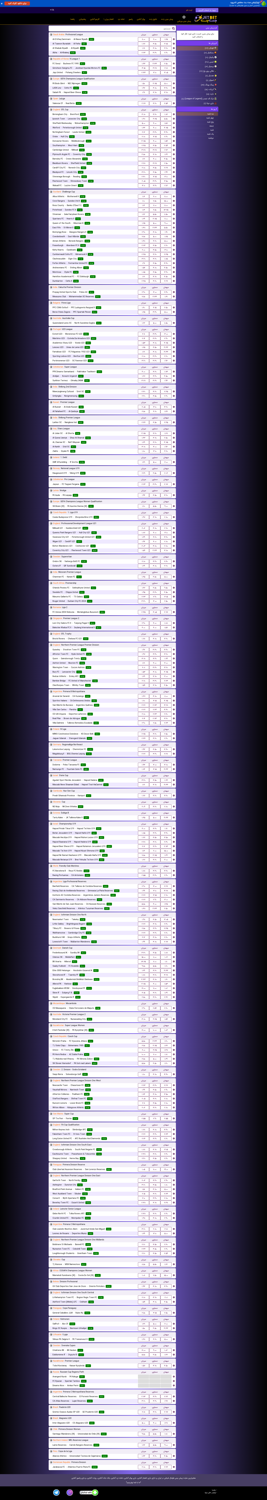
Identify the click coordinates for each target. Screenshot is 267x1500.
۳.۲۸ (155, 68)
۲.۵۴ (166, 103)
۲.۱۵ (143, 1193)
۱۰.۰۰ (155, 1030)
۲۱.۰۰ (143, 988)
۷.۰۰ (154, 205)
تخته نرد (121, 19)
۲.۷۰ (166, 528)
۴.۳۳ (155, 63)
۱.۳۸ (143, 227)
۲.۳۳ (144, 72)
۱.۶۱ (143, 158)
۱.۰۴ (166, 1350)
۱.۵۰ (143, 83)
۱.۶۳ (143, 127)
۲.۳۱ (143, 473)
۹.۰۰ (166, 223)
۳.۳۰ (155, 52)
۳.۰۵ (166, 72)
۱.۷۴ (143, 769)
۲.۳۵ (166, 254)
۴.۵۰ (143, 154)
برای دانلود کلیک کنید (17, 3)
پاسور (131, 19)
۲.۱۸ (166, 68)
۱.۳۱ (166, 296)
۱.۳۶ (166, 411)
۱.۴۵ (143, 576)
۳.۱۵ (143, 68)
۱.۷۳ (166, 371)
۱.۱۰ (143, 201)
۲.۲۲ (166, 1396)
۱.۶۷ (143, 376)
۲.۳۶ (143, 422)
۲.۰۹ (166, 473)
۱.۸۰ (143, 451)
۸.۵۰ (166, 214)
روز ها (213, 109)
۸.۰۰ (143, 39)
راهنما (73, 19)
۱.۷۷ (143, 43)
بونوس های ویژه (210, 1493)
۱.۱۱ (166, 961)
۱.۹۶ (166, 360)
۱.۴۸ (143, 118)
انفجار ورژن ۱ (109, 19)
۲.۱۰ (143, 1198)
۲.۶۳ (143, 52)
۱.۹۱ (143, 92)
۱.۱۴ (143, 205)
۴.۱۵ (166, 43)
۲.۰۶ (143, 528)
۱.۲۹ (143, 218)
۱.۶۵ (143, 312)
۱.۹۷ (143, 517)
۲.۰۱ (143, 667)
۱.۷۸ (143, 638)
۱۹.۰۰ (166, 1169)
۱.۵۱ (143, 1189)
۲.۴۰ (166, 52)
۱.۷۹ (166, 658)
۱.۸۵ (166, 258)
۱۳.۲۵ (166, 209)
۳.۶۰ (166, 88)
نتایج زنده (153, 19)
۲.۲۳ (143, 245)
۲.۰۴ (143, 1180)
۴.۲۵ (155, 118)
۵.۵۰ (166, 118)
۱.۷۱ (143, 48)
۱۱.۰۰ (166, 196)
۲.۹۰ (143, 232)
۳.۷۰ (155, 92)
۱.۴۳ (143, 63)
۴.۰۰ (154, 123)
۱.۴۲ (143, 587)
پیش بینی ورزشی (184, 21)
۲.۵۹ (166, 145)
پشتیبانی (82, 19)
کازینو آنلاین (94, 19)
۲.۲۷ (166, 167)
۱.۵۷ (166, 123)
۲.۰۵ (143, 181)
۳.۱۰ (154, 72)
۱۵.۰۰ (166, 201)
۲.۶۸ (143, 163)
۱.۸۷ (143, 532)
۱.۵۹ (166, 141)
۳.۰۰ (155, 292)
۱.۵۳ (143, 342)
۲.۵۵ (143, 875)
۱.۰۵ (143, 1169)
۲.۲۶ (143, 1138)
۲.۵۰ (166, 163)
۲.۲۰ (166, 356)
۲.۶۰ (166, 245)
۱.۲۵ (166, 39)
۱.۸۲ (166, 114)
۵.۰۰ (166, 83)
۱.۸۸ (166, 623)
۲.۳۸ (143, 1154)
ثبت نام (189, 10)
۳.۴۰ (143, 172)
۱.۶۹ (166, 154)
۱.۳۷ (143, 696)
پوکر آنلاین (141, 19)
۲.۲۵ (143, 733)
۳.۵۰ (155, 43)
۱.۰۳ (166, 1030)
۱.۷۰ (143, 700)
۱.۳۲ (166, 1045)
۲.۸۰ (143, 136)
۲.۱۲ (143, 132)
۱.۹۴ (166, 380)
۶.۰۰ (154, 39)
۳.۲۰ (155, 103)
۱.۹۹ (166, 172)
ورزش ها (212, 43)
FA (52, 10)
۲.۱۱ (143, 334)
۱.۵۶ (143, 267)
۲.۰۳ (143, 546)
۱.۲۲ (143, 214)
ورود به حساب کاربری (207, 10)
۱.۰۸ (143, 1275)
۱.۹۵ (143, 592)
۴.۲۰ (166, 48)
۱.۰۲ (166, 988)
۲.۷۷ (143, 103)
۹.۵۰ (166, 587)
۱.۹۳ (143, 749)
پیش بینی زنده (167, 19)
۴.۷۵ (155, 83)
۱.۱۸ (166, 1054)
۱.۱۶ (143, 196)
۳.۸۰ (155, 48)
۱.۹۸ (143, 919)
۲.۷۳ (155, 705)
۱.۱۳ (143, 209)
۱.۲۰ (143, 506)
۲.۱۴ (166, 150)
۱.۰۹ (166, 957)
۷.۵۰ (155, 201)
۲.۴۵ (143, 145)
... (143, 1376)
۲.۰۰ (143, 249)
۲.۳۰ (143, 176)
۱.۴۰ (143, 307)
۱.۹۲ (143, 88)
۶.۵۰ (166, 63)
